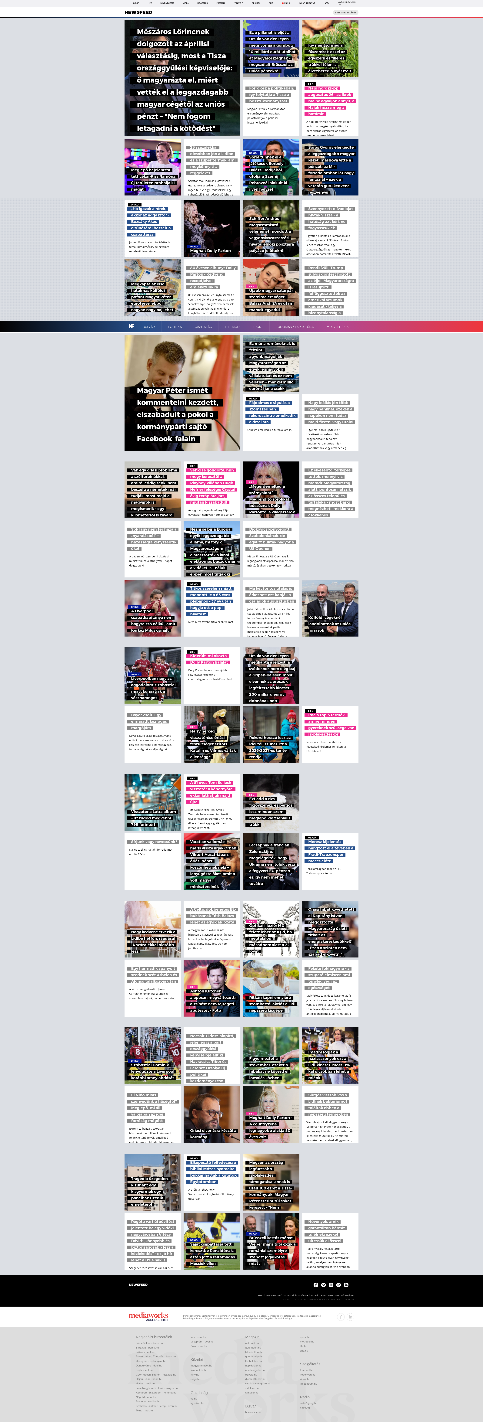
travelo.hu (251, 1374)
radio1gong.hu (308, 1403)
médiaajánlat (347, 1295)
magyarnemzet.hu (201, 1365)
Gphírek (256, 3)
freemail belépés (345, 12)
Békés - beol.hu (145, 1352)
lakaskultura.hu (254, 1352)
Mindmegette (167, 3)
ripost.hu (305, 1337)
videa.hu (305, 1379)
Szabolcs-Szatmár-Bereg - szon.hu (157, 1405)
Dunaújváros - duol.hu (149, 1365)
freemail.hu (306, 1370)
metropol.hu (307, 1341)
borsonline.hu (253, 1411)
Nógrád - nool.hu (146, 1397)
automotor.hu (253, 1347)
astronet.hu (252, 1343)
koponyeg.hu (307, 1374)
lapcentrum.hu (308, 1383)
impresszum (333, 1295)
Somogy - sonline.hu (148, 1401)
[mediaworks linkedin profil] (350, 1317)
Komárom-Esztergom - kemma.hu (156, 1392)
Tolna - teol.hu (144, 1410)
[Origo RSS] (346, 1285)
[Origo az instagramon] (331, 1285)
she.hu (304, 1350)
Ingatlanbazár (307, 3)
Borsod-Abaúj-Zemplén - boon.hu (156, 1356)
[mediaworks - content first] (148, 1317)
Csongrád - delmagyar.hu (151, 1360)
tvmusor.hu (251, 1392)
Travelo (239, 3)
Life (150, 3)
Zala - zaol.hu (199, 1346)
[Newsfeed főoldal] (138, 1285)
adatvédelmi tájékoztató (270, 1295)
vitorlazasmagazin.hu (258, 1383)
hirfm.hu (305, 1407)
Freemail (221, 3)
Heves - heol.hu (145, 1383)
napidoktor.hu (253, 1365)
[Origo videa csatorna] (338, 1285)
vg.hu (194, 1398)
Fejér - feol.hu (144, 1370)
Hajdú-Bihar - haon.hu (149, 1378)
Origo (136, 3)
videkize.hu (252, 1388)
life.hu (303, 1346)
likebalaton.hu (253, 1360)
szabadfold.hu (199, 1370)
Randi (287, 3)
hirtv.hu (195, 1374)
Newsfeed (202, 3)
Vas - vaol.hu (198, 1337)
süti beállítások (318, 1295)
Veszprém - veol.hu (202, 1341)
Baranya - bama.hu (147, 1347)
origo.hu (195, 1379)
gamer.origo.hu (254, 1356)
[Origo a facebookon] (316, 1285)
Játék (326, 3)
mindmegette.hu (255, 1370)
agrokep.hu (197, 1403)
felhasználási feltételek (296, 1295)
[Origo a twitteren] (323, 1285)
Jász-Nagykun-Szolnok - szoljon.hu (157, 1388)
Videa (186, 3)
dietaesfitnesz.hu (255, 1378)
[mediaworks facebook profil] (341, 1317)
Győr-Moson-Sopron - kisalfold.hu (156, 1374)
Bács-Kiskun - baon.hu (149, 1343)
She (271, 3)
